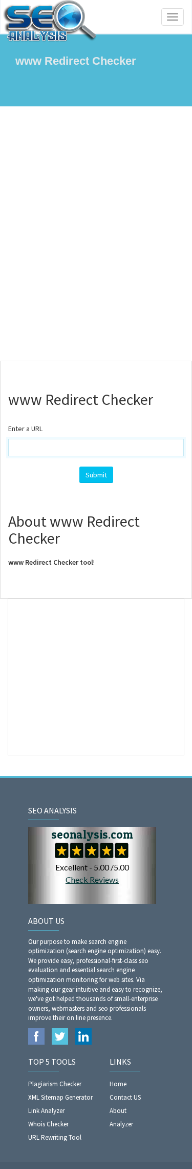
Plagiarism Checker (54, 1084)
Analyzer (121, 1124)
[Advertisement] (96, 233)
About (118, 1110)
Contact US (125, 1097)
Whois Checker (48, 1124)
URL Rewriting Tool (54, 1137)
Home (118, 1084)
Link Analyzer (46, 1110)
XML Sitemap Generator (60, 1097)
